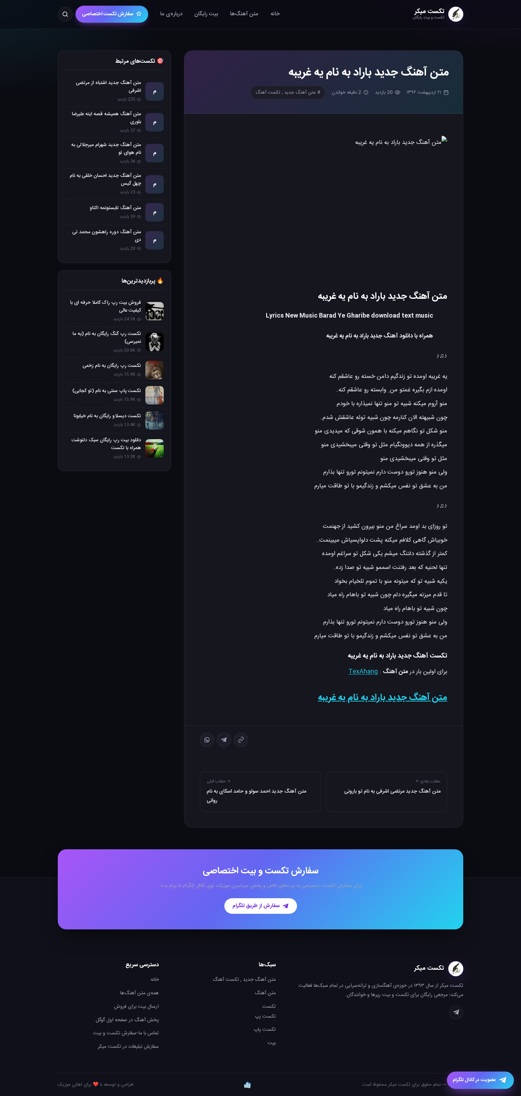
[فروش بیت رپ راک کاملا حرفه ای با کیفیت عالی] (154, 311)
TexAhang (363, 672)
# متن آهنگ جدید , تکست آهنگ (288, 92)
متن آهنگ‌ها (244, 14)
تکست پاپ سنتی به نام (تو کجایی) (106, 391)
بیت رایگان (206, 14)
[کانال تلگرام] (456, 1012)
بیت (272, 1043)
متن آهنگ (265, 993)
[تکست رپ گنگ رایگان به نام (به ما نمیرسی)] (154, 342)
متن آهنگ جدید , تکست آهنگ (244, 979)
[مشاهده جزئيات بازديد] (247, 1084)
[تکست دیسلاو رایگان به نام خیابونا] (154, 420)
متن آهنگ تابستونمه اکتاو (115, 208)
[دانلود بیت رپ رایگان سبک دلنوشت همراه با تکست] (154, 448)
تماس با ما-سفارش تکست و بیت (126, 1033)
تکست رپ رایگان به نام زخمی (112, 366)
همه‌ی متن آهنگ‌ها (139, 993)
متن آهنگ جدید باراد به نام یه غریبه (382, 697)
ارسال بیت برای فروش (136, 1006)
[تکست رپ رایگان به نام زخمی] (154, 370)
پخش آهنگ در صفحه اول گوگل (127, 1020)
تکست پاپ (265, 1029)
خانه (275, 14)
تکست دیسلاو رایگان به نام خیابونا (107, 416)
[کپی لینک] (241, 740)
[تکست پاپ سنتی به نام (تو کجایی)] (154, 395)
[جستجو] (65, 14)
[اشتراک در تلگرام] (224, 740)
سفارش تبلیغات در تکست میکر (128, 1046)
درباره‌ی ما (171, 14)
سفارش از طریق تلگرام (256, 906)
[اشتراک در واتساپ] (207, 740)
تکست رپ (265, 1016)
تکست (269, 1006)
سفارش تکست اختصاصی (107, 14)
